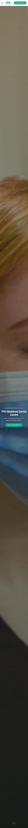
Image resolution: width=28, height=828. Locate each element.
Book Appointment (20, 3)
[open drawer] (2, 2)
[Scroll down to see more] (14, 823)
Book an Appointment (14, 425)
